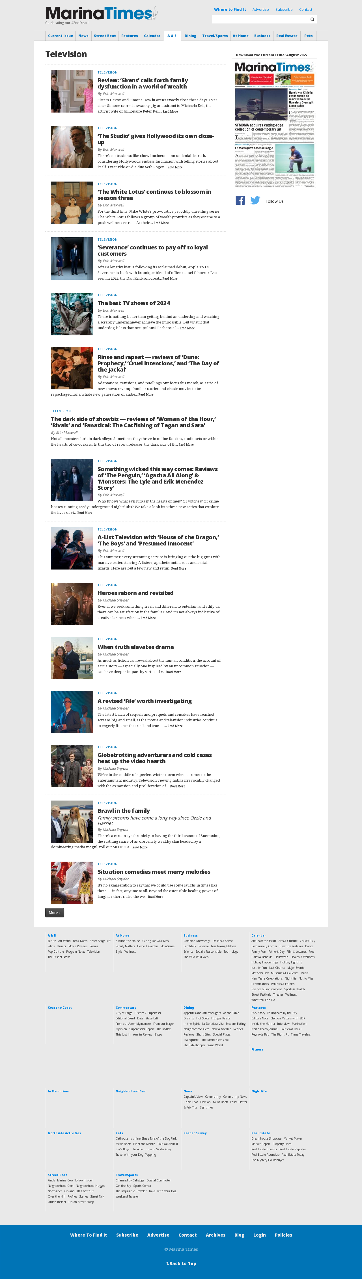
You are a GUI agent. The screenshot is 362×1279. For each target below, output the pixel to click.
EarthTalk (190, 946)
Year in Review (142, 1034)
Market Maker (293, 1138)
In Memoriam (58, 1091)
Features (129, 35)
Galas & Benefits (261, 957)
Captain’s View (193, 1097)
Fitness (257, 1049)
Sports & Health (294, 989)
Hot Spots (202, 1018)
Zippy (158, 1034)
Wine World (215, 1045)
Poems (94, 946)
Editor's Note (259, 1018)
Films (51, 946)
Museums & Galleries (284, 973)
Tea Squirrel (191, 1040)
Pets (308, 35)
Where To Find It (88, 1235)
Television (93, 952)
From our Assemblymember (133, 1024)
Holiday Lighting (291, 962)
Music (304, 973)
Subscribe (284, 9)
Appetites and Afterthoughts (202, 1013)
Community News (235, 1097)
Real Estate (287, 35)
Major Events (295, 968)
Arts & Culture (288, 941)
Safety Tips (190, 1107)
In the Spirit (192, 1024)
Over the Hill (56, 1196)
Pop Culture (56, 952)
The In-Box (164, 1029)
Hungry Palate (220, 1018)
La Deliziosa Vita (213, 1024)
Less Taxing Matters (223, 946)
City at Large (124, 1013)
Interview (283, 1024)
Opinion (121, 1029)
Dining (190, 35)
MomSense (167, 946)
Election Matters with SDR (287, 1018)
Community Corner (264, 946)
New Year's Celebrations (267, 978)
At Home (241, 35)
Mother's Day (260, 973)
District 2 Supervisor (147, 1013)
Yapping (150, 1155)
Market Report (260, 1144)
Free (311, 952)
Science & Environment (266, 989)
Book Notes (80, 941)
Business (262, 35)
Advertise (261, 9)
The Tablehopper (194, 1045)
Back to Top (181, 1263)
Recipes (238, 1029)
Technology (231, 952)
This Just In (123, 1034)
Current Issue (60, 35)
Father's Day (276, 952)
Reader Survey (195, 1133)
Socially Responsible (208, 952)
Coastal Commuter (158, 1180)
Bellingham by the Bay (282, 1013)
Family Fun (258, 952)
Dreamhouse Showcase (266, 1138)
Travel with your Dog (129, 1155)
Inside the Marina (263, 1024)
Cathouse (122, 1138)
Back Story (258, 1013)
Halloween (281, 957)
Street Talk (97, 1196)
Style (119, 952)
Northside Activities (64, 1133)
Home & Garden (147, 946)
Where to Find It (230, 9)
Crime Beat (191, 1102)
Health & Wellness (302, 957)
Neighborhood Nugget (90, 1186)
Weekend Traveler (127, 1196)
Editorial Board (125, 1018)
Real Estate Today (293, 1155)
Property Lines (282, 1144)
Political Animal (168, 1144)
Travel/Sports (215, 35)
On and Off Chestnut (79, 1191)
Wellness (130, 952)
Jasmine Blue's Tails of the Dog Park (153, 1138)
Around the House (128, 941)
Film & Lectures (297, 952)
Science (188, 952)
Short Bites (203, 1034)
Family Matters (125, 946)
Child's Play (307, 941)
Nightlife (290, 978)
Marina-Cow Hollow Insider (75, 1180)
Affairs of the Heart (263, 941)
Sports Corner (142, 1186)
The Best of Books (59, 957)
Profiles (72, 1196)
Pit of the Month (144, 1144)
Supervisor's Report (141, 1029)
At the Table (231, 1013)
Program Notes (75, 952)
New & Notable (221, 1029)
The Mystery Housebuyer (267, 1160)
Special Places (221, 1034)
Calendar (152, 35)
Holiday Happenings (264, 962)
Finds (51, 1180)
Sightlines (206, 1107)
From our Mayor (163, 1024)
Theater (278, 995)
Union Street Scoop (81, 1202)
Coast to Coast (60, 1008)
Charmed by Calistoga (130, 1180)
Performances (260, 984)
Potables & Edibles (282, 984)
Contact (305, 9)
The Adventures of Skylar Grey (151, 1149)
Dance (309, 946)
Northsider (55, 1191)
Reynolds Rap (260, 1034)
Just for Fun (259, 968)
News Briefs (220, 1102)
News (83, 35)
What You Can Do (263, 1000)
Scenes (83, 1196)
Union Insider (57, 1202)
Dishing (189, 1018)
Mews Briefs (123, 1144)
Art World (64, 941)
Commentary (126, 1008)
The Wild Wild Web (196, 957)
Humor (61, 946)
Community (213, 1097)
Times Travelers (301, 1034)
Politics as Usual (291, 1029)
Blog (239, 1235)
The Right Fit (280, 1034)
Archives (215, 1235)
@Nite (52, 941)
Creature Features (291, 946)
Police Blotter (238, 1102)
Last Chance (277, 968)
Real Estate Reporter (292, 1149)
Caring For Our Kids (155, 941)
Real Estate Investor (264, 1149)
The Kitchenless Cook (215, 1040)
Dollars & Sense (223, 941)
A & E (171, 35)
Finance (204, 946)
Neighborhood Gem (196, 1029)
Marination (299, 1024)
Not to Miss (306, 978)
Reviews (189, 1034)
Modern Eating (235, 1024)
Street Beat (105, 35)
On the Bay (123, 1186)
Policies (283, 1235)
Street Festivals (261, 995)
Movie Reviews (77, 946)
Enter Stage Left (100, 941)
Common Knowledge (197, 941)
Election (205, 1102)
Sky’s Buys (122, 1149)
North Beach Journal (264, 1029)
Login (259, 1235)
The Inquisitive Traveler (131, 1191)
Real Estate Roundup (265, 1155)
